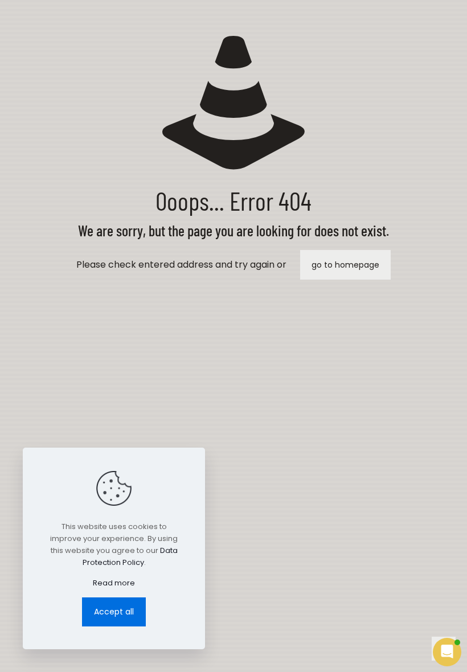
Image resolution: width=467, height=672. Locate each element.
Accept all (114, 611)
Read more (114, 582)
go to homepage (345, 265)
